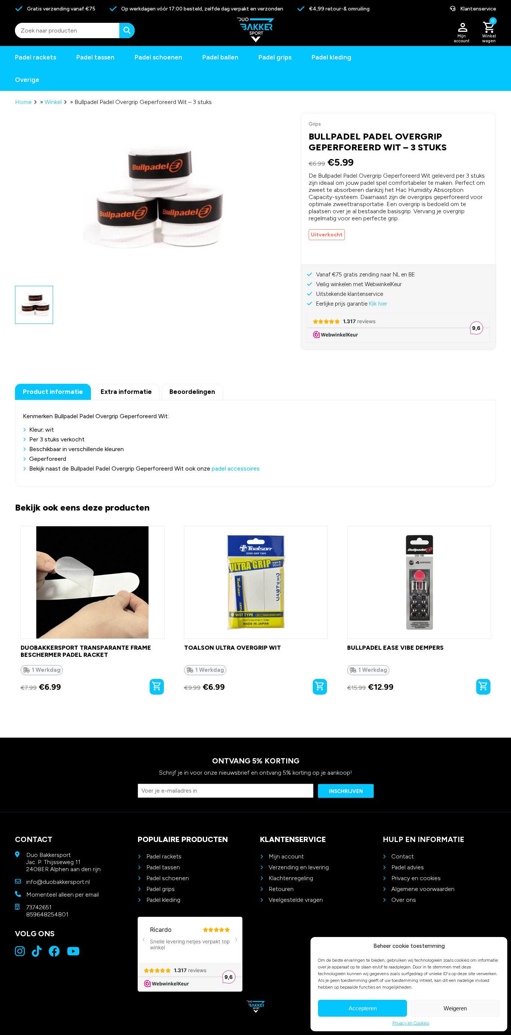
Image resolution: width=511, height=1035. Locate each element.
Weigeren (455, 1008)
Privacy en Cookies (410, 1023)
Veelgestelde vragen (296, 899)
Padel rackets (163, 856)
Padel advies (407, 867)
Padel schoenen (158, 57)
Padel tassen (95, 57)
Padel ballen (220, 57)
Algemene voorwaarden (423, 888)
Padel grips (274, 57)
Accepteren (363, 1008)
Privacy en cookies (416, 878)
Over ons (403, 899)
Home (23, 101)
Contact (402, 856)
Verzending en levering (299, 867)
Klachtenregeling (291, 878)
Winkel (53, 101)
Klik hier (378, 303)
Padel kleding (331, 57)
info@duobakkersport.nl (58, 881)
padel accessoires (236, 468)
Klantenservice (477, 9)
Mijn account (286, 856)
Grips (315, 124)
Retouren (281, 888)
